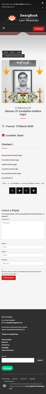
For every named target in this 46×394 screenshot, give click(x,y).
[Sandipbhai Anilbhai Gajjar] (23, 81)
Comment (6, 219)
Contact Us (5, 345)
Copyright (5, 347)
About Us (5, 342)
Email (4, 252)
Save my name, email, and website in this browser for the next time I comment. (21, 273)
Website (4, 260)
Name (4, 243)
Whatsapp (7, 368)
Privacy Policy (6, 340)
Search (4, 356)
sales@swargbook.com (14, 323)
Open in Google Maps (10, 334)
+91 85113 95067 (18, 4)
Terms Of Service (8, 350)
